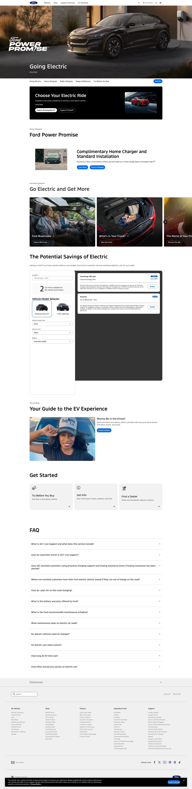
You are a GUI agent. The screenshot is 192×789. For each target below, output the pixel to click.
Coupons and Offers (155, 739)
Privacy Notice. (36, 784)
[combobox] (52, 278)
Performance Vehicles (18, 732)
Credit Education (85, 722)
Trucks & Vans (16, 715)
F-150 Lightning (63, 314)
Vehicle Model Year (38, 320)
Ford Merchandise (51, 734)
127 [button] (154, 161)
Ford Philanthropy (120, 734)
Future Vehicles (16, 724)
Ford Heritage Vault (120, 748)
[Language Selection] (160, 3)
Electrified (14, 720)
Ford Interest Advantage (88, 734)
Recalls (150, 736)
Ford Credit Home (85, 712)
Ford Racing (118, 729)
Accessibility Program (52, 736)
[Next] (165, 222)
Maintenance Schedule (156, 734)
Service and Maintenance (156, 720)
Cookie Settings (174, 782)
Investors (117, 717)
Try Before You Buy (101, 81)
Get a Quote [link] (49, 717)
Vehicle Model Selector (45, 299)
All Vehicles (15, 729)
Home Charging (50, 81)
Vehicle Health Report (155, 729)
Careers (116, 715)
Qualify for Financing (87, 727)
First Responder (50, 729)
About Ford (117, 724)
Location (35, 275)
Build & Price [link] (49, 712)
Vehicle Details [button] (33, 72)
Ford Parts (48, 739)
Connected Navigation (121, 736)
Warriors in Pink (119, 732)
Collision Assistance (155, 744)
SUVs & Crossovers (17, 712)
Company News (119, 722)
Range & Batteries (83, 81)
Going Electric (35, 81)
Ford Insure (83, 732)
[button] (158, 81)
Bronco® (167, 694)
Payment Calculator (86, 720)
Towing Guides (50, 722)
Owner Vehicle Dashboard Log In (159, 724)
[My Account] (156, 3)
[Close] (184, 782)
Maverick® (177, 694)
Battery (34, 338)
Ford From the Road (120, 720)
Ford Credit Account (86, 729)
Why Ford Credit (85, 715)
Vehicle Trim (36, 329)
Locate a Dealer (153, 712)
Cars (12, 717)
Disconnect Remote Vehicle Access (159, 748)
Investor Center (85, 736)
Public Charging (66, 81)
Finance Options (85, 717)
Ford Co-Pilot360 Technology (123, 741)
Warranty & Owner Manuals (157, 732)
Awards (13, 734)
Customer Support (86, 724)
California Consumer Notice (157, 746)
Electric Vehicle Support (156, 722)
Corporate (117, 712)
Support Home (153, 715)
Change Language (21, 777)
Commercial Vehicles (18, 722)
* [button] (153, 161)
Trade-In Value (50, 720)
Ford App (117, 739)
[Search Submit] (139, 2)
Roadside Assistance (155, 741)
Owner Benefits (119, 744)
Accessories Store (51, 732)
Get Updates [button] (49, 724)
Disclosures (36, 682)
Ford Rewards (152, 727)
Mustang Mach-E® (42, 314)
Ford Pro (117, 727)
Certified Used (16, 727)
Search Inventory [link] (51, 715)
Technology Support (155, 717)
